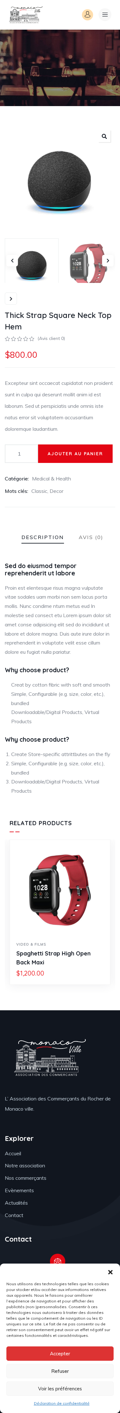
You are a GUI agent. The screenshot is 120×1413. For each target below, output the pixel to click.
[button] (110, 1271)
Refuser (60, 1371)
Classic (39, 491)
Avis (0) (91, 537)
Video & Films (31, 944)
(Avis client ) (51, 338)
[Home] (25, 14)
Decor (56, 491)
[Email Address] (57, 1261)
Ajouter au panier (75, 454)
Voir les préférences (60, 1389)
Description (42, 537)
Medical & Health (51, 478)
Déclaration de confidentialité (62, 1403)
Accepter (60, 1354)
